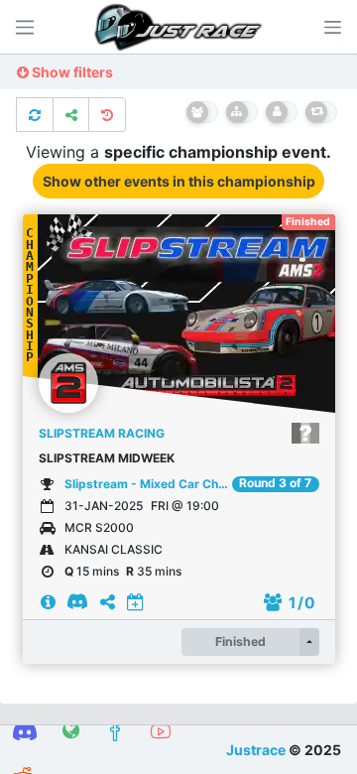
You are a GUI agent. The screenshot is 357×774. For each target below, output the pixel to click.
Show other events (179, 181)
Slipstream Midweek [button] (107, 458)
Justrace (256, 749)
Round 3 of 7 (275, 483)
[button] (332, 27)
